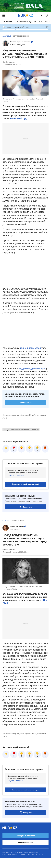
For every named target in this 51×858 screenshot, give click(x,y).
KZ (42, 16)
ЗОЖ (41, 22)
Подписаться (26, 403)
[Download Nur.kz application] (25, 6)
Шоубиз (5, 521)
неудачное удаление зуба (32, 368)
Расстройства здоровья (26, 22)
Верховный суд (18, 118)
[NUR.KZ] (25, 15)
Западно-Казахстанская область (16, 430)
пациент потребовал (30, 348)
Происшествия (17, 521)
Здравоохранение (21, 36)
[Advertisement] (25, 138)
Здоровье (7, 22)
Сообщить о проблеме (25, 836)
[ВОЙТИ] (47, 15)
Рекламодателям (25, 842)
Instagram (27, 507)
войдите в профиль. (16, 475)
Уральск (35, 430)
